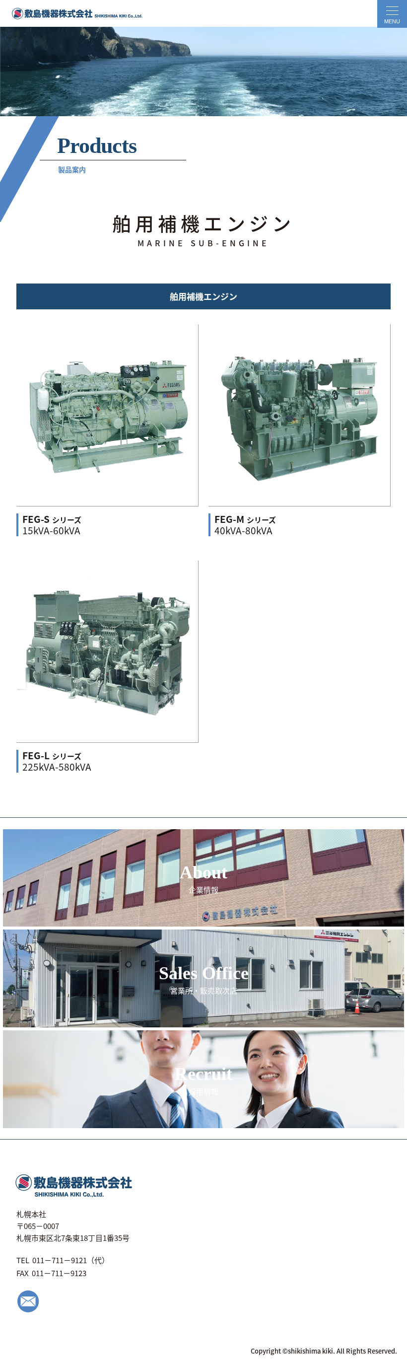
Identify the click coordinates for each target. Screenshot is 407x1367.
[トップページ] (72, 13)
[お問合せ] (28, 1306)
